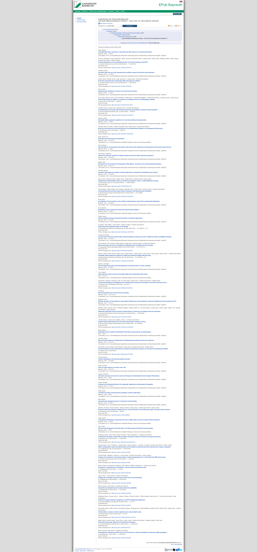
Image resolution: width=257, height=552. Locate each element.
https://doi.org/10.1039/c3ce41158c (121, 452)
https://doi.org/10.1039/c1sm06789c (121, 473)
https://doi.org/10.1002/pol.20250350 (121, 86)
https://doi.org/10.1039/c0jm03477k (121, 527)
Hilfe (122, 11)
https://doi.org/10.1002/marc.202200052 (122, 196)
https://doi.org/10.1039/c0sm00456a (121, 538)
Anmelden (179, 11)
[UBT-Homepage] (85, 8)
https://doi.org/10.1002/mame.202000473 (122, 232)
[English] (181, 1)
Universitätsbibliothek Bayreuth (83, 549)
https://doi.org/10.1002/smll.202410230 (122, 105)
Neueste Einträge (81, 21)
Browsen (85, 11)
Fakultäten (110, 31)
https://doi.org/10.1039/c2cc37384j (120, 462)
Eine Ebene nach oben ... (107, 23)
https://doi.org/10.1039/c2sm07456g (121, 493)
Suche (117, 11)
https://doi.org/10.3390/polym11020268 (122, 354)
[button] (129, 26)
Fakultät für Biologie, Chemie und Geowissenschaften (125, 33)
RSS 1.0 (172, 26)
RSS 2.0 (179, 26)
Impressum (83, 550)
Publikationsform (143, 43)
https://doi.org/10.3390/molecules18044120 (123, 442)
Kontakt (77, 550)
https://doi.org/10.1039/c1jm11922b (121, 505)
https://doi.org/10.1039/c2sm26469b (121, 483)
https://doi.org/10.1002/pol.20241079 (121, 67)
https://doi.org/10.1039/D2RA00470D (121, 186)
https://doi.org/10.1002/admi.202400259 (122, 115)
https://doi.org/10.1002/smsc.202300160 (122, 134)
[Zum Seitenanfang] (176, 544)
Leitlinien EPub (81, 20)
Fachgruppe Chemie (120, 35)
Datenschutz (90, 550)
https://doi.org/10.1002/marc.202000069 (122, 327)
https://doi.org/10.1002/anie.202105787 (122, 250)
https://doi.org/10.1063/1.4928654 (120, 415)
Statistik (111, 11)
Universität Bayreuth (108, 29)
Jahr (131, 43)
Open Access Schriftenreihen (98, 11)
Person (136, 43)
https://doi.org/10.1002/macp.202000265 (122, 261)
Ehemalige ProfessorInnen (125, 36)
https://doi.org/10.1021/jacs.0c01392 (121, 317)
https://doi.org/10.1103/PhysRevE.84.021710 (123, 517)
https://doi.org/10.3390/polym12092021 (122, 288)
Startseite (77, 11)
